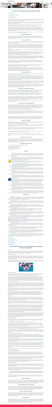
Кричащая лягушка (15, 346)
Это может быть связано (34, 82)
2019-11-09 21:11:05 (10, 373)
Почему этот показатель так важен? (12, 243)
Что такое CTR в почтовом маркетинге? (13, 15)
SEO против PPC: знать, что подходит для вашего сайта (18, 160)
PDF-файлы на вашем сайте (26, 400)
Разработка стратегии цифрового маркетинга (14, 148)
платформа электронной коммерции (39, 340)
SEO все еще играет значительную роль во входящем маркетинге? (19, 163)
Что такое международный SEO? (14, 207)
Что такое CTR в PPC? (11, 13)
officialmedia (11, 1)
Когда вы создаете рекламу (17, 93)
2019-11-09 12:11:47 (10, 249)
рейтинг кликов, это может (38, 69)
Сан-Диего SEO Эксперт (14, 178)
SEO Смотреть (13, 156)
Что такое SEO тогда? (12, 196)
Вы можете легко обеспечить (34, 122)
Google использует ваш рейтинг (17, 77)
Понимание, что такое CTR (12, 17)
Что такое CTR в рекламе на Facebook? (12, 239)
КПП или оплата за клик (11, 41)
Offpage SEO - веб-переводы (15, 182)
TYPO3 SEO (13, 152)
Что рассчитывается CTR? (12, 12)
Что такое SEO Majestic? (13, 210)
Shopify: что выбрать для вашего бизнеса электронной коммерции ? (18, 218)
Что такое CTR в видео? (12, 16)
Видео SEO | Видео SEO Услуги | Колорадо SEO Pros (18, 174)
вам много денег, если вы (14, 32)
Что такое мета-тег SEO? (13, 214)
